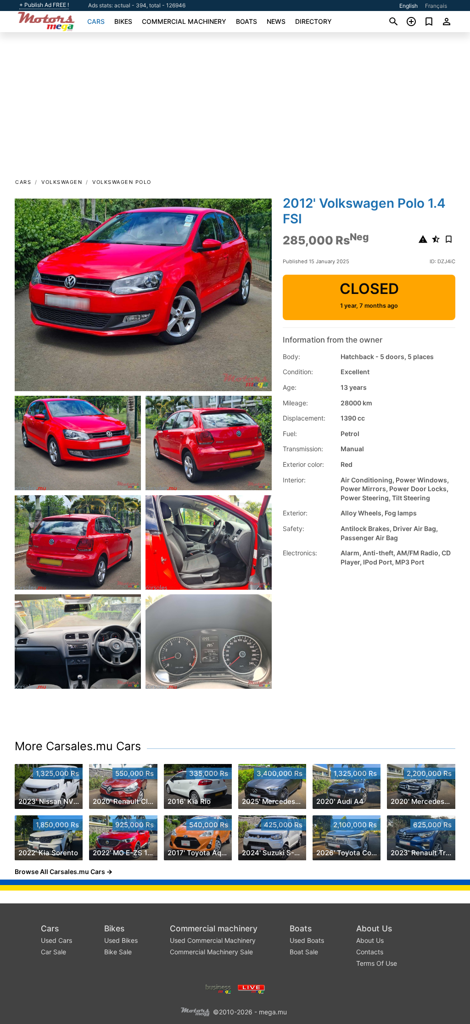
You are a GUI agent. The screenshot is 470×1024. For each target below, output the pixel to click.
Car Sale (53, 952)
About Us (374, 928)
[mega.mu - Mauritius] (195, 1011)
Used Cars (56, 940)
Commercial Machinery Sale (211, 952)
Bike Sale (118, 952)
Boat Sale (304, 952)
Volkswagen (61, 182)
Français (436, 5)
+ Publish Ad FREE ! (44, 5)
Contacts (369, 952)
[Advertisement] (235, 108)
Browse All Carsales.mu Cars (60, 871)
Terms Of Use (376, 963)
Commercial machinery (184, 21)
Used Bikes (121, 940)
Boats (246, 21)
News (276, 21)
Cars (96, 21)
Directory (313, 21)
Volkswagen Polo (121, 182)
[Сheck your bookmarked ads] (429, 21)
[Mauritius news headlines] (251, 988)
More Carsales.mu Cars (78, 746)
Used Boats (307, 940)
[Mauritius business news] (218, 988)
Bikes (123, 21)
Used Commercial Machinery (213, 940)
